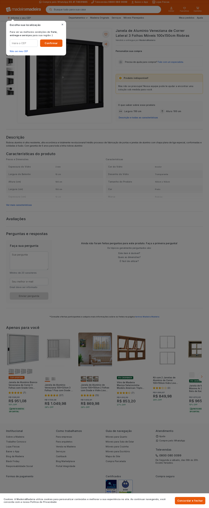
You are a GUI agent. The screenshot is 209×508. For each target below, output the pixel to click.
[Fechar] (62, 24)
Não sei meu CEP (19, 51)
